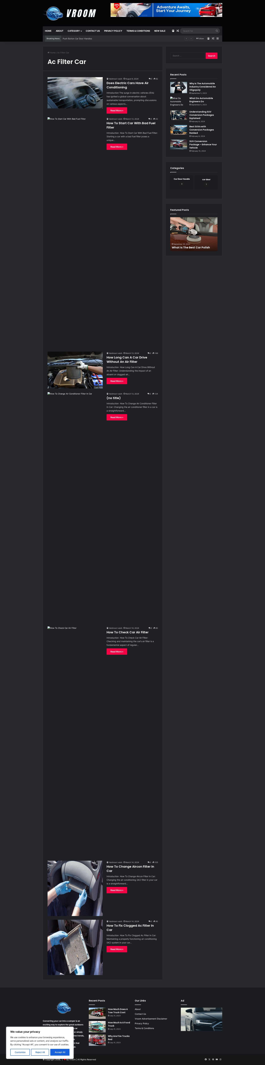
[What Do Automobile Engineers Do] (178, 102)
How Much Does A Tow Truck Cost (118, 1011)
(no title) (114, 398)
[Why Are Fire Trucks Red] (97, 1040)
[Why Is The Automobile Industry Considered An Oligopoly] (178, 87)
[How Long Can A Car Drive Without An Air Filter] (75, 370)
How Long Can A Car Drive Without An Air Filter (127, 359)
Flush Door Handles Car (74, 38)
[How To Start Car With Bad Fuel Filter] (75, 232)
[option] (193, 234)
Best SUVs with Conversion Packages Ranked (201, 130)
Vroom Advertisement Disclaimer (151, 1018)
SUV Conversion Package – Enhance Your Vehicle (203, 144)
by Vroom (71, 1059)
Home (48, 31)
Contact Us (93, 31)
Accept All (60, 1052)
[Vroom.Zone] (70, 12)
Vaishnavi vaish (115, 79)
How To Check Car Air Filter (128, 632)
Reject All (40, 1052)
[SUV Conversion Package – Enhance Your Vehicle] (178, 144)
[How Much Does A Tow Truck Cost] (97, 1013)
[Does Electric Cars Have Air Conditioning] (75, 92)
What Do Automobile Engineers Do (201, 100)
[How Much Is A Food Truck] (97, 1026)
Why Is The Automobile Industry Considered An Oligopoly (202, 86)
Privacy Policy (113, 31)
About (59, 31)
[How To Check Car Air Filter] (75, 741)
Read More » (116, 110)
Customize (20, 1052)
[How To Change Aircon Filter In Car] (75, 888)
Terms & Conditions (138, 31)
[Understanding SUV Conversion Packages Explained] (178, 115)
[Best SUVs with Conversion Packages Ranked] (178, 130)
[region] (40, 1043)
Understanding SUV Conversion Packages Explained (201, 115)
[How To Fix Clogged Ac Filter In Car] (75, 947)
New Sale (159, 31)
